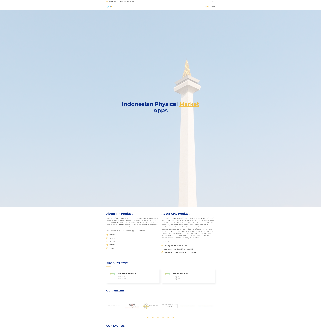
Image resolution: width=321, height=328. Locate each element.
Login (213, 6)
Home (207, 6)
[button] (147, 317)
